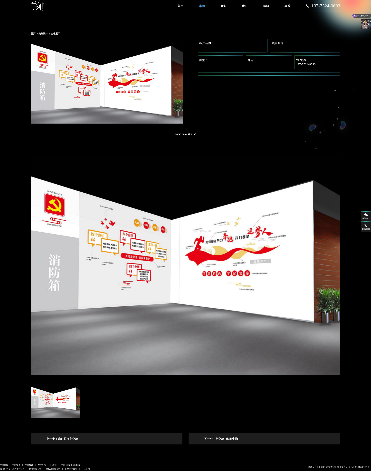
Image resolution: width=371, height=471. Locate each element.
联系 (287, 6)
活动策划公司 (35, 468)
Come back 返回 (183, 134)
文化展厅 (55, 33)
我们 (245, 6)
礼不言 (53, 464)
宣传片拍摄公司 (53, 468)
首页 (180, 6)
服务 (223, 6)
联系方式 (366, 228)
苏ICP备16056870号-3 (359, 466)
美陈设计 (43, 33)
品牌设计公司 (18, 468)
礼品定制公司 (71, 468)
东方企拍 (42, 464)
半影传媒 (29, 464)
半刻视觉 (16, 464)
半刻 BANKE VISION (70, 464)
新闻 (266, 6)
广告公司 (86, 468)
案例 (202, 6)
